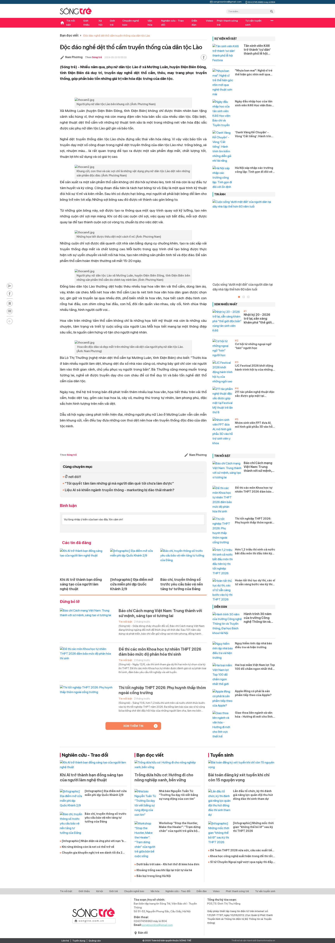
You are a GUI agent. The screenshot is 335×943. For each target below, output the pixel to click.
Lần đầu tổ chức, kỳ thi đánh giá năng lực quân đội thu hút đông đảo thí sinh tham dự (253, 794)
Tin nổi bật (70, 22)
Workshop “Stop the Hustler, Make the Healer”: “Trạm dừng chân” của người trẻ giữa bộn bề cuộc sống (179, 827)
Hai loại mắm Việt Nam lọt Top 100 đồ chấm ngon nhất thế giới (255, 667)
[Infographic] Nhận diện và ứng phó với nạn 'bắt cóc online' (94, 841)
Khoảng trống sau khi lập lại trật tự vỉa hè (164, 870)
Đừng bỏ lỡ (70, 601)
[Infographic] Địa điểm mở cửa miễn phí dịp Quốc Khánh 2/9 (131, 584)
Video (209, 20)
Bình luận (68, 505)
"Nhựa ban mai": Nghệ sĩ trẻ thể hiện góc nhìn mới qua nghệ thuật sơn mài (253, 72)
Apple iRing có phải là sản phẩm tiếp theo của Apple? (253, 693)
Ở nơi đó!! (73, 477)
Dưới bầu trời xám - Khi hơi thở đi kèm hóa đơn (167, 864)
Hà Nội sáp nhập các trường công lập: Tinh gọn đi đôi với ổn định (254, 170)
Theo (93, 57)
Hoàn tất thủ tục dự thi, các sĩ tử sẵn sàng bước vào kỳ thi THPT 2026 (255, 582)
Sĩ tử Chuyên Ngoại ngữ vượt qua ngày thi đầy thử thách (241, 862)
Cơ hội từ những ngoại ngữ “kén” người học (253, 346)
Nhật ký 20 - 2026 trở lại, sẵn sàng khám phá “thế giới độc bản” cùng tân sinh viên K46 (258, 319)
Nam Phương (74, 57)
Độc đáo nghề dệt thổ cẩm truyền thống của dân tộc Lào (116, 35)
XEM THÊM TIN (133, 726)
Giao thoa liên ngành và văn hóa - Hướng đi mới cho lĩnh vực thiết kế (254, 715)
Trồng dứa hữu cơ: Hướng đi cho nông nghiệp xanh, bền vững (164, 777)
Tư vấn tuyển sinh (253, 22)
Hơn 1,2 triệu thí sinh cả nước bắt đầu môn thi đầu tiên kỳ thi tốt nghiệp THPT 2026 (255, 551)
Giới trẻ (112, 22)
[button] (239, 297)
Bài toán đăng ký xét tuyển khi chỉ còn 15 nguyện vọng (238, 777)
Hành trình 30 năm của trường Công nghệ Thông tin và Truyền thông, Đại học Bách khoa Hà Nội (257, 618)
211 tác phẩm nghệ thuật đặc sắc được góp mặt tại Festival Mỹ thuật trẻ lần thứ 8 (255, 394)
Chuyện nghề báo (130, 22)
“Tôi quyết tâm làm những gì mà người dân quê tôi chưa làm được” (119, 483)
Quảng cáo (95, 940)
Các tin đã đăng (76, 542)
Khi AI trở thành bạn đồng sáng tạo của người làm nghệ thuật (81, 584)
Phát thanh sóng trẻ (227, 22)
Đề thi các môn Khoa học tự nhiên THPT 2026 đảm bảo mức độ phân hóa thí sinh (160, 652)
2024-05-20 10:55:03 (115, 57)
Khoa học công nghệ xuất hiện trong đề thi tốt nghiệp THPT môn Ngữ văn (241, 856)
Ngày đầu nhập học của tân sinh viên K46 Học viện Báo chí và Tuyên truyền (253, 103)
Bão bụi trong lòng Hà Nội (153, 876)
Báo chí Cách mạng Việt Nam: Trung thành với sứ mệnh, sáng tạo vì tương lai (160, 613)
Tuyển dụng (78, 940)
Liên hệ (65, 940)
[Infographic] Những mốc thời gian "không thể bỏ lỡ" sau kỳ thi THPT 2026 (253, 827)
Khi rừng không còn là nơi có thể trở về (88, 846)
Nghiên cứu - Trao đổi (172, 22)
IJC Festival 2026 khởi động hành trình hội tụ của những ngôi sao (254, 368)
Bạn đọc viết (69, 35)
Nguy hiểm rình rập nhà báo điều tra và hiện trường (253, 645)
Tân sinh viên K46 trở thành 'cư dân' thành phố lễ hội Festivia (257, 50)
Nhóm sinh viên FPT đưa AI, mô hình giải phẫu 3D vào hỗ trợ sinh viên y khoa (254, 425)
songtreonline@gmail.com (227, 1)
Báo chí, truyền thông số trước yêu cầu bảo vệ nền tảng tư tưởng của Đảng (181, 584)
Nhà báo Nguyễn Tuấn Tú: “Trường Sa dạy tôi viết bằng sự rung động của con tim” (178, 794)
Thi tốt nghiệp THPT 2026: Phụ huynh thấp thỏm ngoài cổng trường (162, 690)
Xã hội (100, 22)
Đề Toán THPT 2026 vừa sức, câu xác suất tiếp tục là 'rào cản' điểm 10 (242, 850)
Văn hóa (150, 22)
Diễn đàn (194, 22)
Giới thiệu (86, 22)
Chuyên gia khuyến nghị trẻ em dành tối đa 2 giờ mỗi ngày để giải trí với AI (92, 853)
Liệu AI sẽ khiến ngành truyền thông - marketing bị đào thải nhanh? (119, 490)
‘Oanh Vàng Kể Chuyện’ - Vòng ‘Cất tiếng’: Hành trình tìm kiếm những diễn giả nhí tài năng (254, 134)
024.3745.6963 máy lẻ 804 (261, 2)
